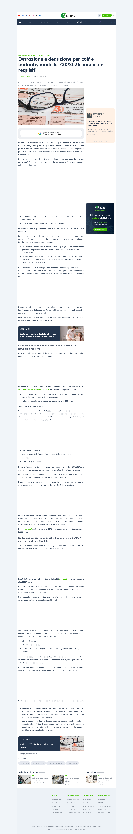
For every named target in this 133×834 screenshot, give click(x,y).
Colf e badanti (73, 763)
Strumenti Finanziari (74, 796)
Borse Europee (87, 803)
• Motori (91, 22)
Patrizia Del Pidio (25, 76)
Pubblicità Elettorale (58, 812)
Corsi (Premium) (72, 803)
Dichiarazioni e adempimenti (37, 55)
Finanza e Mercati (88, 796)
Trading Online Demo (73, 800)
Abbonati (106, 15)
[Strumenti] (81, 22)
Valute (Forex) (87, 812)
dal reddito (60, 579)
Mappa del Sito (56, 800)
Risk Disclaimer (103, 803)
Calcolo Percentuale (73, 812)
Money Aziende (56, 806)
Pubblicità (55, 809)
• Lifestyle (111, 22)
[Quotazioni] (74, 22)
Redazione (101, 800)
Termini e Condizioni (104, 806)
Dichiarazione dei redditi (56, 763)
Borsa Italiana (87, 800)
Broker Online (71, 806)
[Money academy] (78, 22)
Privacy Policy (102, 809)
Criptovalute (71, 809)
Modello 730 (25, 763)
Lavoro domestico (38, 763)
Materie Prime (87, 809)
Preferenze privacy (104, 812)
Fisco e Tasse (22, 55)
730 (48, 55)
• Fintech (98, 22)
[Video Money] (85, 22)
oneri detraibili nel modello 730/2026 (33, 390)
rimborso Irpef (26, 529)
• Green (104, 22)
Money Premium (57, 803)
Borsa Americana (88, 806)
